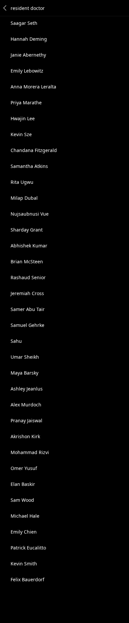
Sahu (16, 341)
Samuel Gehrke (27, 325)
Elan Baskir (23, 484)
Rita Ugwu (22, 182)
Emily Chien (24, 532)
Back (5, 8)
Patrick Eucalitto (28, 548)
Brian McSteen (27, 261)
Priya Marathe (26, 102)
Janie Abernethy (28, 55)
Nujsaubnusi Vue (30, 214)
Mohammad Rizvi (30, 452)
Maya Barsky (24, 373)
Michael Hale (25, 516)
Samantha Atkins (29, 166)
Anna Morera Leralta (33, 86)
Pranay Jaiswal (26, 420)
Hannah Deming (29, 39)
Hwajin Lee (23, 118)
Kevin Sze (21, 134)
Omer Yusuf (24, 468)
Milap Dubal (24, 198)
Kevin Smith (24, 563)
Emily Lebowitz (27, 71)
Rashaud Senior (28, 277)
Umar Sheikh (25, 357)
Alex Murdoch (26, 404)
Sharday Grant (27, 230)
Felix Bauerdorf (27, 579)
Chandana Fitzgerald (34, 150)
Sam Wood (22, 500)
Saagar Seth (24, 23)
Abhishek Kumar (29, 245)
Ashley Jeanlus (27, 389)
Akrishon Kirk (25, 436)
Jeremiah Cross (27, 293)
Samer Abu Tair (28, 309)
